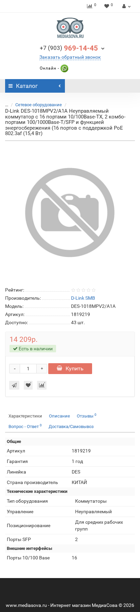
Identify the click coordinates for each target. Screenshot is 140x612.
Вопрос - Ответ (25, 426)
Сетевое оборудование (38, 104)
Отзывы (87, 416)
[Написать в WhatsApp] (63, 68)
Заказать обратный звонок (70, 57)
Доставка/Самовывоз (71, 426)
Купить (75, 368)
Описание (59, 416)
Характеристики (25, 416)
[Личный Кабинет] (125, 6)
